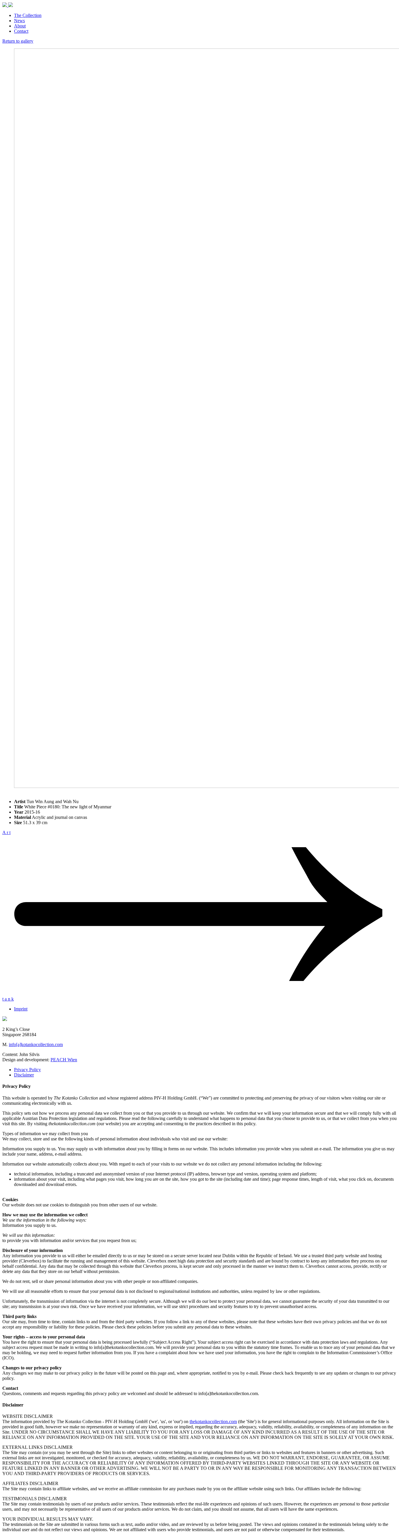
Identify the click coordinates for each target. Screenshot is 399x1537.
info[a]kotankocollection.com (36, 1044)
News (19, 20)
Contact (21, 31)
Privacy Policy (27, 1069)
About (20, 25)
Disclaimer (24, 1074)
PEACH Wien (64, 1059)
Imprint (20, 1008)
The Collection (27, 15)
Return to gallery (17, 41)
